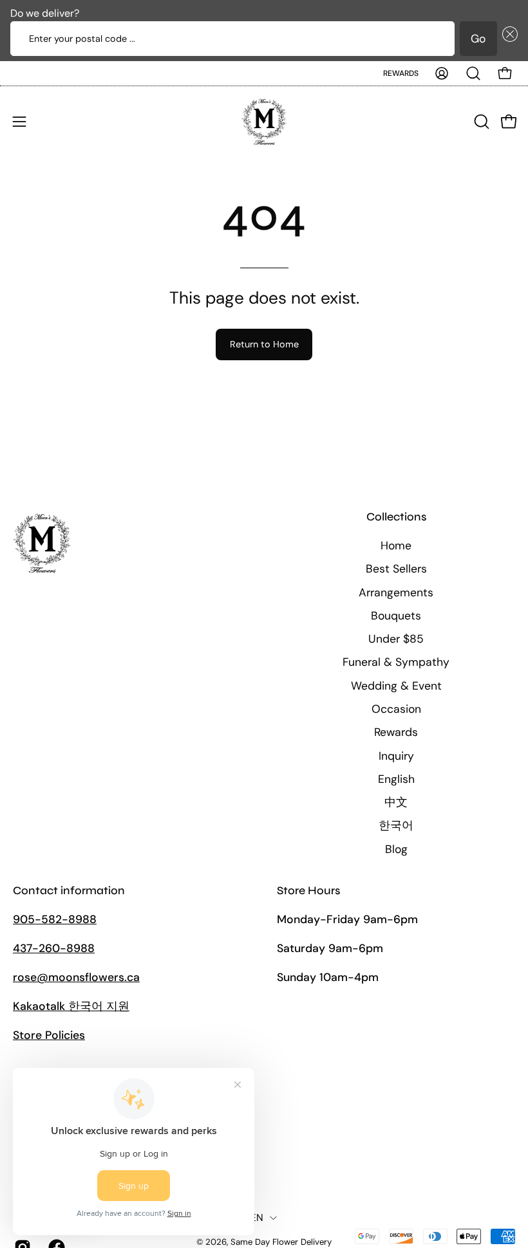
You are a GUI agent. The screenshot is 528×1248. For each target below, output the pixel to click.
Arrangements (396, 592)
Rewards (401, 73)
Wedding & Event (396, 686)
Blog (396, 849)
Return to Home (264, 344)
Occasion (396, 709)
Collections (396, 517)
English (396, 779)
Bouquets (396, 616)
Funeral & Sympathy (396, 662)
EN (257, 1217)
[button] (507, 38)
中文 (396, 802)
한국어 (396, 825)
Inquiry (396, 756)
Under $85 (396, 639)
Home (396, 545)
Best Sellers (396, 569)
